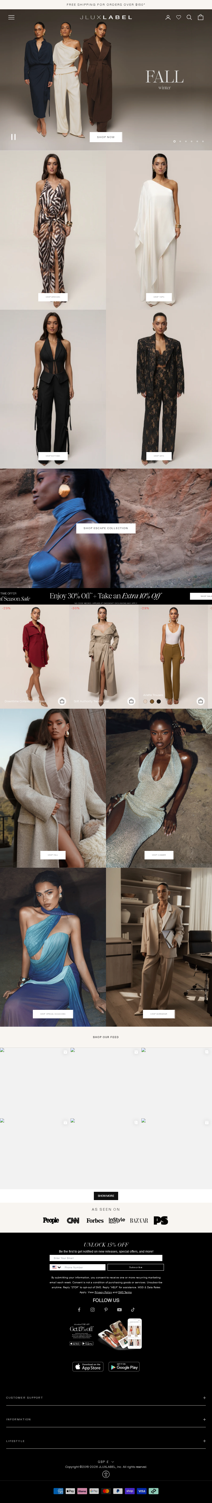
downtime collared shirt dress (25, 701)
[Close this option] (106, 1474)
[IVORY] (146, 701)
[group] (106, 596)
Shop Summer (159, 855)
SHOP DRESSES (53, 297)
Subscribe (135, 1267)
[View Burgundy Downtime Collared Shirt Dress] (34, 656)
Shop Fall (53, 855)
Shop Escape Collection (106, 528)
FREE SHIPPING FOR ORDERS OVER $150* (106, 4)
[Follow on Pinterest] (106, 1309)
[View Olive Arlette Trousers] (173, 656)
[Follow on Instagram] (92, 1309)
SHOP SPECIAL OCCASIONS (53, 1014)
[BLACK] (160, 701)
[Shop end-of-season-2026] (106, 80)
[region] (106, 80)
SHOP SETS (159, 456)
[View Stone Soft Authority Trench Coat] (104, 656)
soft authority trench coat (91, 701)
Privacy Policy (103, 1292)
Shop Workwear (158, 1014)
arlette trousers (153, 695)
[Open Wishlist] (178, 17)
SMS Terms (125, 1292)
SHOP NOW (106, 150)
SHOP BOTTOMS (53, 456)
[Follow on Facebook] (79, 1309)
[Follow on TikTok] (132, 1309)
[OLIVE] (153, 701)
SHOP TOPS (159, 297)
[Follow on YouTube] (119, 1309)
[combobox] (56, 1267)
